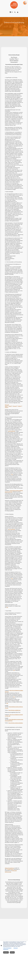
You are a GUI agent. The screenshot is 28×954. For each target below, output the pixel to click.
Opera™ (6, 407)
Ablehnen (12, 952)
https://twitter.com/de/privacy (14, 710)
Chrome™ (15, 406)
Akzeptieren (6, 952)
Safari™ (10, 406)
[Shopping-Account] (17, 12)
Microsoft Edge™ (7, 405)
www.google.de (11, 431)
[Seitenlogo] (14, 5)
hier (12, 474)
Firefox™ (20, 406)
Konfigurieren (5, 949)
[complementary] (25, 3)
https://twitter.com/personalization (15, 723)
